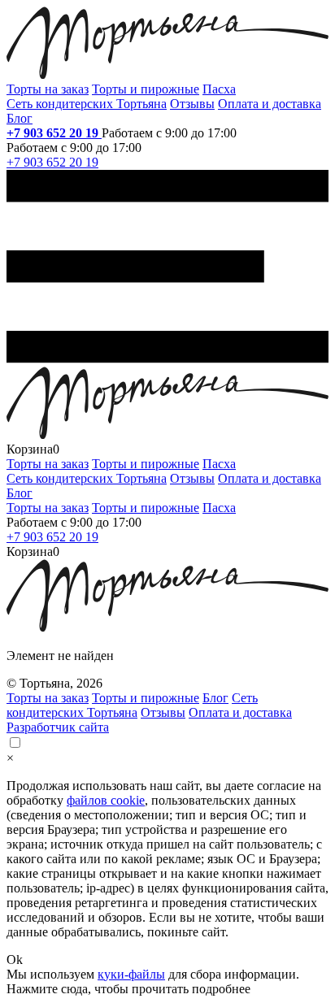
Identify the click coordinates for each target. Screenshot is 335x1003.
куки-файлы (131, 974)
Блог (20, 118)
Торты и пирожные (145, 89)
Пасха (219, 89)
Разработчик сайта (58, 727)
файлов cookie (106, 800)
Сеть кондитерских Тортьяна (87, 104)
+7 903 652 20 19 (54, 133)
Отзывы (192, 104)
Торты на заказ (48, 89)
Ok (15, 959)
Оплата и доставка (269, 104)
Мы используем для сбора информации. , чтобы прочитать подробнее (153, 981)
